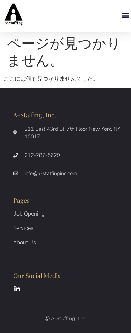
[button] (125, 15)
